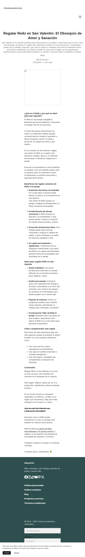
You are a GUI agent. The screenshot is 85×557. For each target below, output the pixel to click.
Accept (6, 553)
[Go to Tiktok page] (32, 477)
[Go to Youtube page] (36, 477)
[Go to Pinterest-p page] (39, 477)
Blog (26, 494)
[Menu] (80, 17)
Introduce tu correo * (33, 527)
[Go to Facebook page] (26, 477)
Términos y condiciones (34, 503)
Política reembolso (32, 490)
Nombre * (28, 537)
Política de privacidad (33, 485)
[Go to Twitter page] (42, 477)
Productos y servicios (34, 499)
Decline (16, 553)
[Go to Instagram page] (29, 477)
